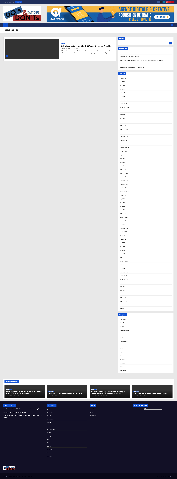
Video (121, 366)
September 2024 (124, 147)
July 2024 (122, 155)
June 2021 (122, 286)
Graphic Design (43, 25)
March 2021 (123, 297)
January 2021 (123, 305)
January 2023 (123, 221)
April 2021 (122, 294)
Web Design (64, 25)
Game (121, 337)
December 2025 (124, 96)
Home (91, 412)
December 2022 (124, 224)
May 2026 (122, 89)
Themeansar (29, 476)
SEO (121, 355)
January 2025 (123, 133)
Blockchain (23, 25)
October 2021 (123, 275)
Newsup (23, 476)
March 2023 (123, 213)
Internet (33, 25)
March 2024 (123, 169)
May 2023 (122, 206)
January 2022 (123, 264)
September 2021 (124, 279)
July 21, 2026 (95, 395)
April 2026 (122, 92)
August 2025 (123, 111)
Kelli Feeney (104, 395)
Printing (122, 348)
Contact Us (93, 409)
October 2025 (123, 103)
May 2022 (122, 250)
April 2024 (122, 166)
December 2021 (124, 268)
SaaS (72, 25)
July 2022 (122, 242)
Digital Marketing (124, 330)
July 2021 (122, 283)
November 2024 (124, 140)
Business (122, 326)
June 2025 (122, 118)
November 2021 (124, 272)
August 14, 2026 (11, 395)
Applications (123, 319)
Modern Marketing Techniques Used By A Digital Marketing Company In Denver (141, 60)
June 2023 (122, 202)
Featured (122, 333)
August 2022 (123, 239)
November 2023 (124, 184)
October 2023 (123, 188)
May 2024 (122, 162)
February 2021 (123, 301)
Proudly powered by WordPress (10, 476)
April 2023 (122, 210)
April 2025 (122, 122)
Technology (13, 25)
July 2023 (122, 199)
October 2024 (123, 144)
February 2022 (124, 261)
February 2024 (124, 173)
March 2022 (123, 257)
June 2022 (122, 246)
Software (54, 25)
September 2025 (124, 107)
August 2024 (123, 151)
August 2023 (123, 195)
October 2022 (123, 231)
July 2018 (122, 308)
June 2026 (122, 85)
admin (19, 395)
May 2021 (122, 290)
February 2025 (124, 129)
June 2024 (123, 158)
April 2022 (122, 253)
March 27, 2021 (66, 48)
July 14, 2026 (138, 395)
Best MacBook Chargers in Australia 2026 (131, 56)
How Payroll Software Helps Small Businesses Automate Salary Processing (140, 53)
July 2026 (122, 81)
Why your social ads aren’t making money (131, 64)
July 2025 (122, 114)
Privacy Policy (93, 415)
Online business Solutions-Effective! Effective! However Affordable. (86, 46)
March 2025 (123, 125)
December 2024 (124, 136)
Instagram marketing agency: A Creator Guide (132, 67)
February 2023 (124, 217)
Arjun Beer (75, 48)
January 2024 (123, 177)
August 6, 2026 (54, 395)
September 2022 (124, 235)
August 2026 (123, 78)
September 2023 (124, 191)
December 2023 (124, 180)
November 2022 (124, 228)
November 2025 (124, 100)
